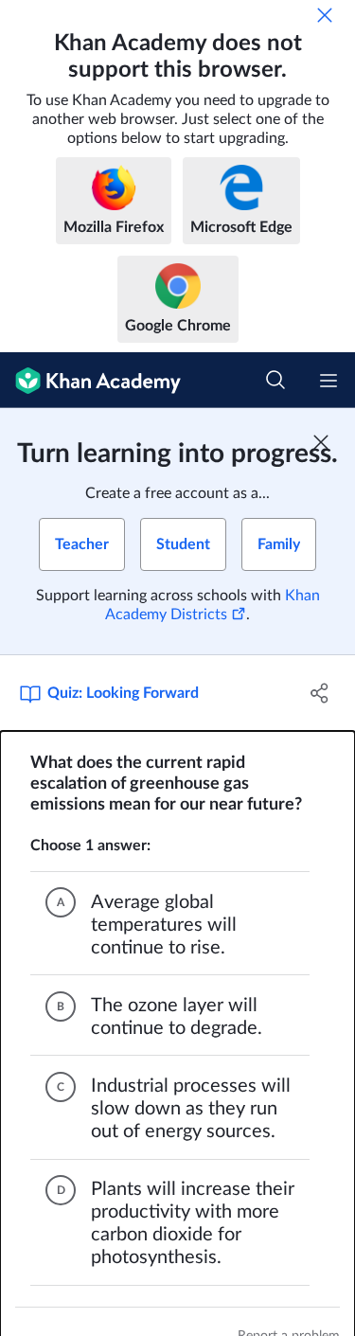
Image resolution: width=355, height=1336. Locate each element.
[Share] (320, 693)
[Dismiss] (325, 15)
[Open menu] (328, 380)
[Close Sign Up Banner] (321, 442)
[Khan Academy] (90, 380)
